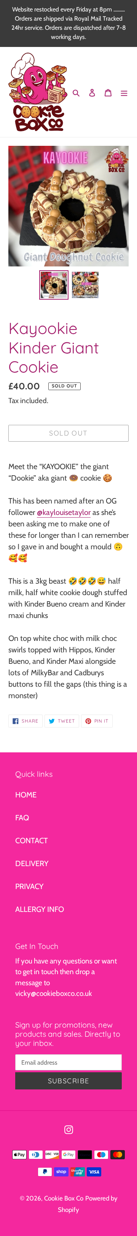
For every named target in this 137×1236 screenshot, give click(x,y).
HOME (26, 794)
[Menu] (124, 92)
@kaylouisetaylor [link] (64, 512)
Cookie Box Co (63, 1198)
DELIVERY (31, 863)
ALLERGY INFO (39, 909)
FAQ (22, 817)
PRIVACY (29, 886)
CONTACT (31, 840)
